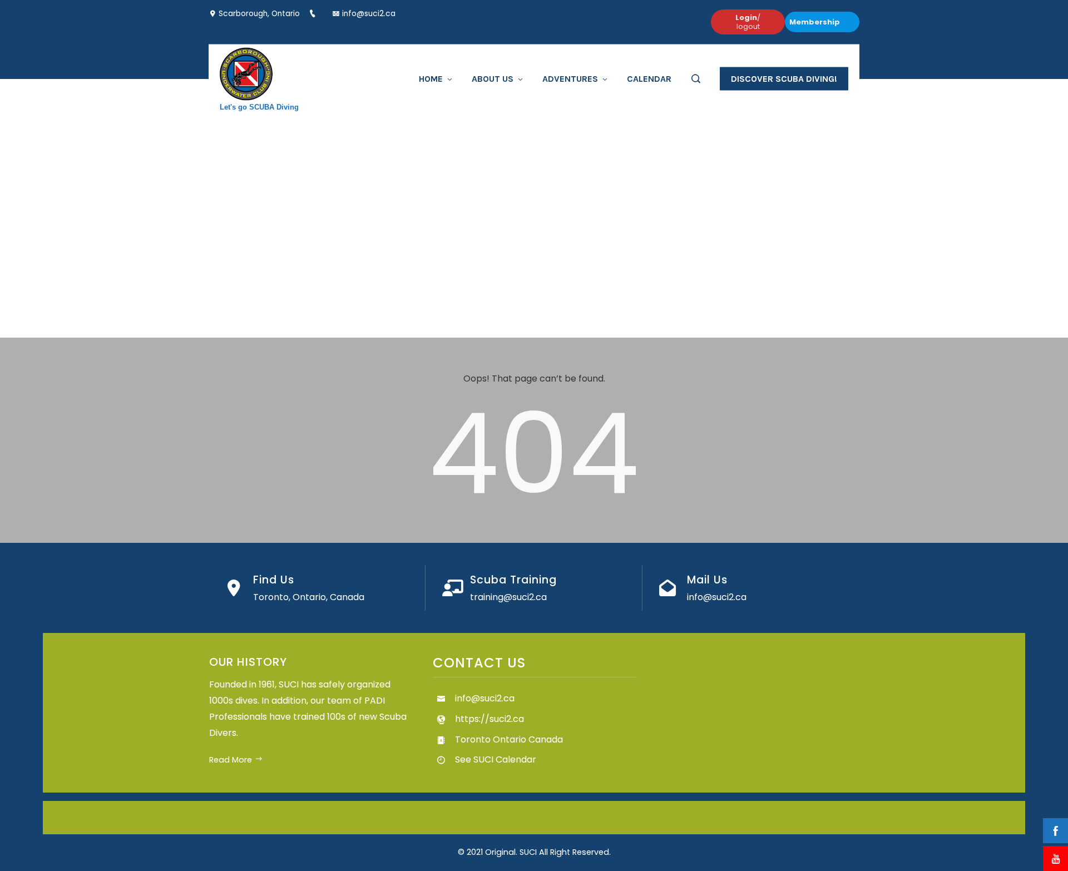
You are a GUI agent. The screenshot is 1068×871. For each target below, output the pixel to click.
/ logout (747, 22)
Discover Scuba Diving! (784, 78)
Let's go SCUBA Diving (259, 106)
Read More (230, 759)
